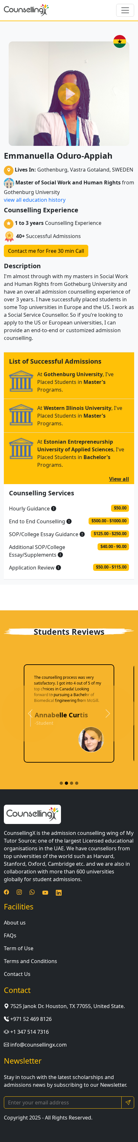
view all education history (34, 199)
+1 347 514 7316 (29, 1031)
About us (15, 922)
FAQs (10, 935)
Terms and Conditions (30, 961)
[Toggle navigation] (125, 10)
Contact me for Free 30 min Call (46, 250)
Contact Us (17, 974)
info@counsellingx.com (38, 1044)
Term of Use (18, 948)
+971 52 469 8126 (30, 1018)
